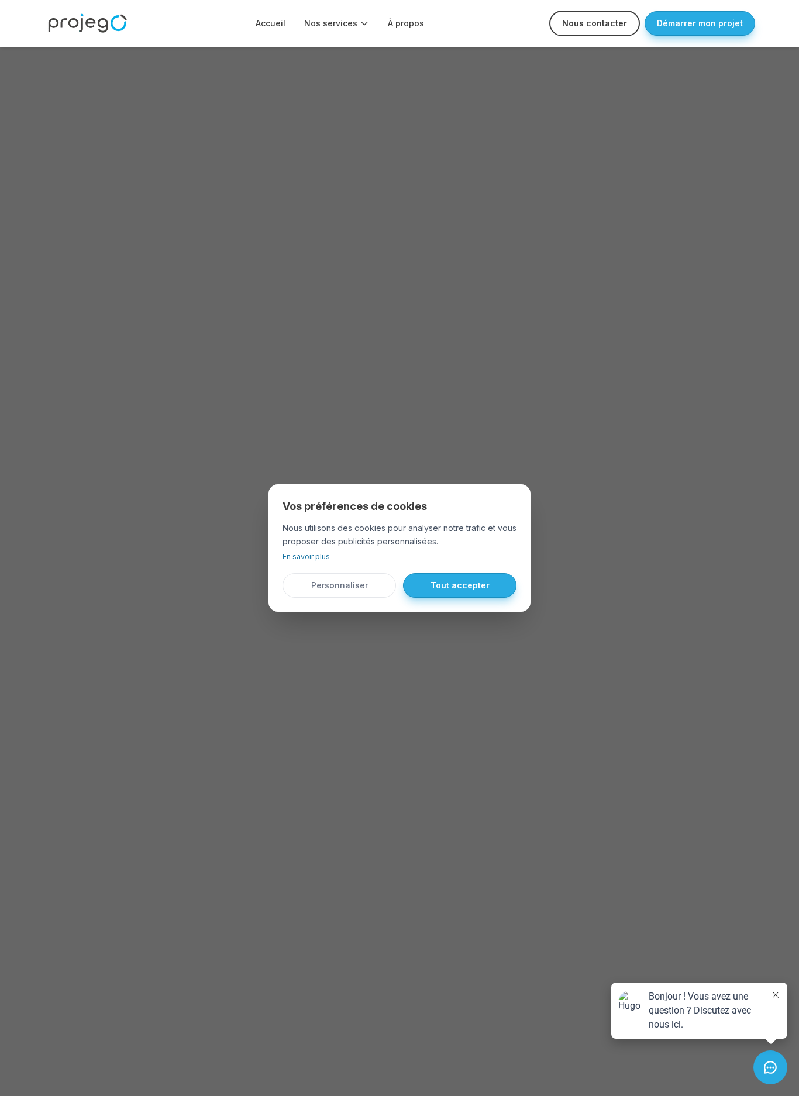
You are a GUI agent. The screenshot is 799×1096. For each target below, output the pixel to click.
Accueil (270, 23)
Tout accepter (460, 585)
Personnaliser (339, 585)
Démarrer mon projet (700, 23)
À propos (406, 23)
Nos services (330, 23)
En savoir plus (306, 556)
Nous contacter (594, 23)
